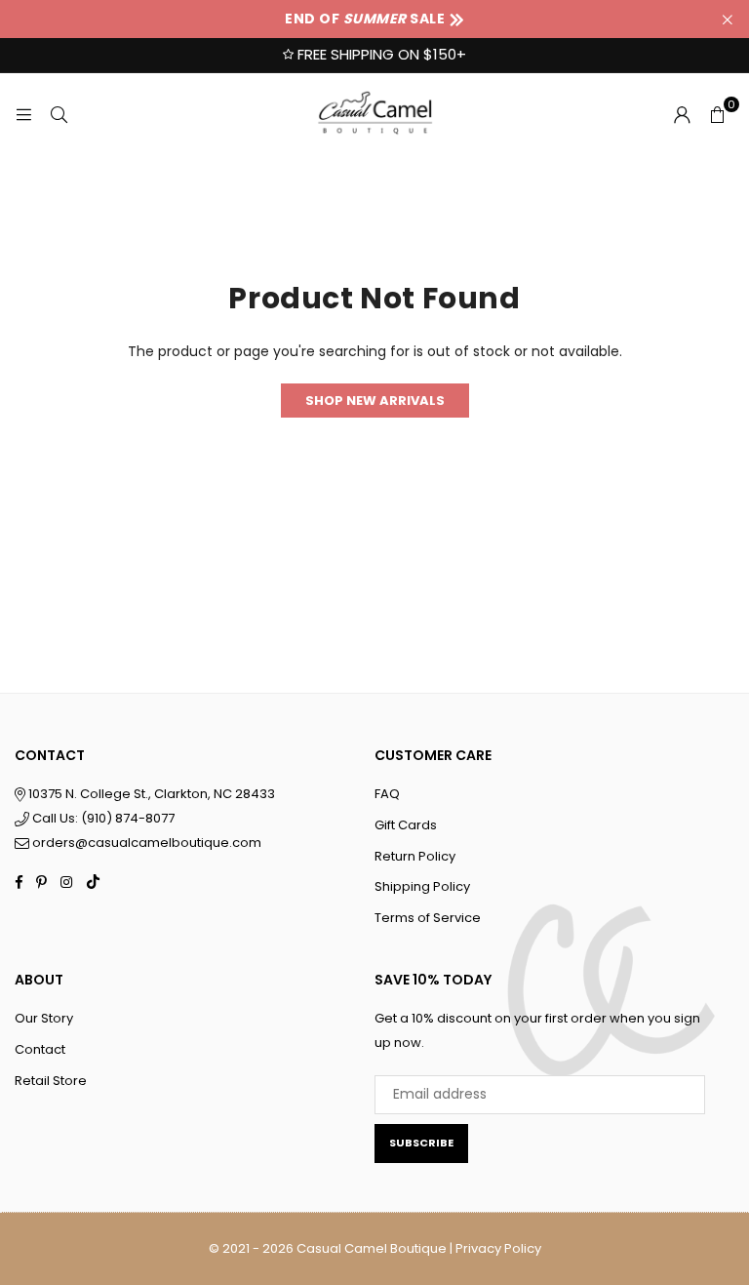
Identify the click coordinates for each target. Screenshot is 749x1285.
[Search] (58, 114)
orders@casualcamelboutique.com (146, 842)
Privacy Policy (498, 1248)
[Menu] (23, 114)
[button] (716, 114)
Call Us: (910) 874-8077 (102, 818)
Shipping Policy (422, 886)
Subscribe (421, 1142)
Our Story (44, 1018)
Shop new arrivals (375, 400)
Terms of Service (427, 917)
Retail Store (51, 1080)
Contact (40, 1049)
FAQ (387, 793)
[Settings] (681, 114)
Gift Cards (405, 825)
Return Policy (414, 856)
